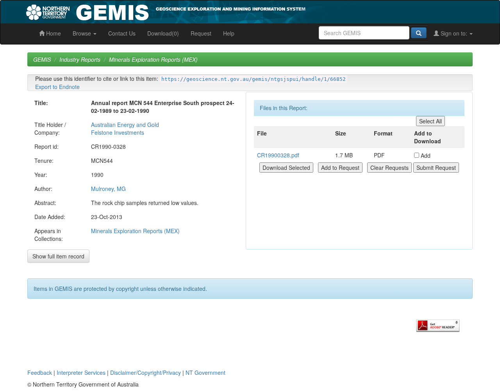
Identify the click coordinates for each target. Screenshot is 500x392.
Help (228, 33)
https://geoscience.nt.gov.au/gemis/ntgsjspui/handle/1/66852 (253, 79)
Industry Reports (79, 59)
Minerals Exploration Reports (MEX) (153, 59)
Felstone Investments (117, 132)
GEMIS (42, 59)
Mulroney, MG (108, 188)
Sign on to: (454, 33)
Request (201, 33)
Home (53, 33)
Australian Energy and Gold (125, 124)
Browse (83, 33)
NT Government (205, 372)
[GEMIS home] (224, 11)
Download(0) (163, 33)
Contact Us (122, 33)
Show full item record (58, 256)
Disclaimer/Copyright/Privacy (145, 372)
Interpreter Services (81, 372)
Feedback (39, 372)
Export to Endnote (57, 87)
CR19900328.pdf (278, 155)
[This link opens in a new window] (438, 325)
